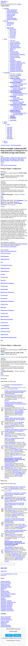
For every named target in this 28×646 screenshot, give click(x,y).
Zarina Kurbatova (5, 157)
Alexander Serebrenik (19, 527)
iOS (9, 635)
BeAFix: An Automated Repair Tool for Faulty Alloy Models (14, 438)
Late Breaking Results (15, 47)
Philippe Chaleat (14, 500)
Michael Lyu (15, 515)
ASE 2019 (9, 137)
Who (2, 156)
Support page (3, 575)
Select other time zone (11, 177)
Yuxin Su (14, 511)
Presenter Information (12, 19)
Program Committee (18, 81)
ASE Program (10, 22)
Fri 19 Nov (12, 36)
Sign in (5, 141)
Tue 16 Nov (13, 32)
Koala (20, 203)
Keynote (9, 25)
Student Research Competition (17, 54)
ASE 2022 (9, 133)
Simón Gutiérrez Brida (10, 442)
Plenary (12, 50)
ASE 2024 (9, 130)
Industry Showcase (14, 44)
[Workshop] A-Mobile (15, 61)
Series (8, 124)
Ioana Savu (23, 157)
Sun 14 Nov (13, 29)
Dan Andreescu (13, 159)
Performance (4, 204)
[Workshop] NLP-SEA (15, 68)
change (14, 381)
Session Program (5, 375)
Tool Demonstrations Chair (19, 113)
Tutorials (12, 58)
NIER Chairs (16, 97)
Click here (19, 638)
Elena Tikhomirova (15, 160)
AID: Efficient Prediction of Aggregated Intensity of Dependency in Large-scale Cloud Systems (14, 504)
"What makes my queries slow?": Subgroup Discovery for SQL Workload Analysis (15, 493)
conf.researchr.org (8, 573)
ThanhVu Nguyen (18, 449)
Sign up (6, 142)
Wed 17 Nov (13, 33)
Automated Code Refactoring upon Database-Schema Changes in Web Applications (16, 430)
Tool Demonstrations (15, 57)
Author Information (11, 18)
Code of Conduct (11, 14)
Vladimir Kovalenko (15, 157)
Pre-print (7, 400)
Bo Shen (7, 422)
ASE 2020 (9, 135)
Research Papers (14, 51)
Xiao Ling (20, 512)
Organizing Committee (15, 75)
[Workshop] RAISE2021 (16, 69)
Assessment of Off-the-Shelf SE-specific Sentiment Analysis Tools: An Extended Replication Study (14, 520)
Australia (19, 4)
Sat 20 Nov (13, 37)
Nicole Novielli (8, 524)
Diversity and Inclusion (12, 12)
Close (2, 197)
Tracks (5, 39)
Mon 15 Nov (13, 30)
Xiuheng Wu (8, 395)
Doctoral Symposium (15, 43)
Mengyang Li (13, 396)
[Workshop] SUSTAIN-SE (16, 71)
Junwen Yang (8, 435)
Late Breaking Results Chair (20, 93)
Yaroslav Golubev (18, 410)
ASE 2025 (9, 128)
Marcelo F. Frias (14, 453)
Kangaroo (20, 200)
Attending (6, 8)
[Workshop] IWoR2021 (16, 67)
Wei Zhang (21, 422)
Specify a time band (20, 194)
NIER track (13, 48)
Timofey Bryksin (19, 413)
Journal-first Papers (14, 46)
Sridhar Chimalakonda (14, 201)
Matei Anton (21, 159)
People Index (13, 120)
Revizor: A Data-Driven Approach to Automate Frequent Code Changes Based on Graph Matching (16, 404)
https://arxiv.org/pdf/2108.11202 (8, 251)
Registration (10, 16)
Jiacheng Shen (11, 510)
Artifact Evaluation (14, 42)
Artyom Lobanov (22, 409)
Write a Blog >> (5, 1)
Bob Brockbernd (5, 159)
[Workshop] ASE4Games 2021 (17, 62)
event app (17, 629)
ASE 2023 (9, 131)
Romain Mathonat (20, 498)
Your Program (10, 23)
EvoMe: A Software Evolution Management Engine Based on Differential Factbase (15, 391)
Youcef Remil (8, 497)
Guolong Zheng (8, 446)
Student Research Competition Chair (17, 106)
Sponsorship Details (12, 11)
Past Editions (10, 138)
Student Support (11, 15)
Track (2, 164)
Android (17, 635)
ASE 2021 (3, 145)
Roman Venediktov (5, 160)
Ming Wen (13, 204)
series (8, 145)
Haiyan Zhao (8, 426)
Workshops (12, 60)
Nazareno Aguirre (18, 450)
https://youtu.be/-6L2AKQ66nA (8, 246)
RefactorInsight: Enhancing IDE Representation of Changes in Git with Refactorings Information (15, 459)
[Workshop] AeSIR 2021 (16, 64)
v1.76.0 (15, 573)
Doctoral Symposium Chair (20, 83)
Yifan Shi (12, 425)
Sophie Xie (7, 433)
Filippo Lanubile (23, 525)
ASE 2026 (9, 127)
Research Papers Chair (18, 102)
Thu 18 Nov (13, 35)
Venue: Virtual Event (12, 9)
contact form (4, 571)
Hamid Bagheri (13, 448)
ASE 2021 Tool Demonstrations (8, 165)
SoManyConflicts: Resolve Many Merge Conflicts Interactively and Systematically (15, 418)
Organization (7, 72)
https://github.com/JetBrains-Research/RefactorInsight (14, 243)
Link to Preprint (4, 249)
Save (2, 195)
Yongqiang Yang (16, 514)
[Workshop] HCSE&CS (16, 65)
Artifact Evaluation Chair (19, 79)
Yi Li (18, 397)
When (2, 199)
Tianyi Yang (7, 508)
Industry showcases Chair (19, 88)
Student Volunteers (14, 55)
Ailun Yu (16, 423)
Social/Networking (14, 53)
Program (6, 21)
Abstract (3, 206)
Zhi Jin (22, 426)
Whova (18, 640)
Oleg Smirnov (8, 408)
